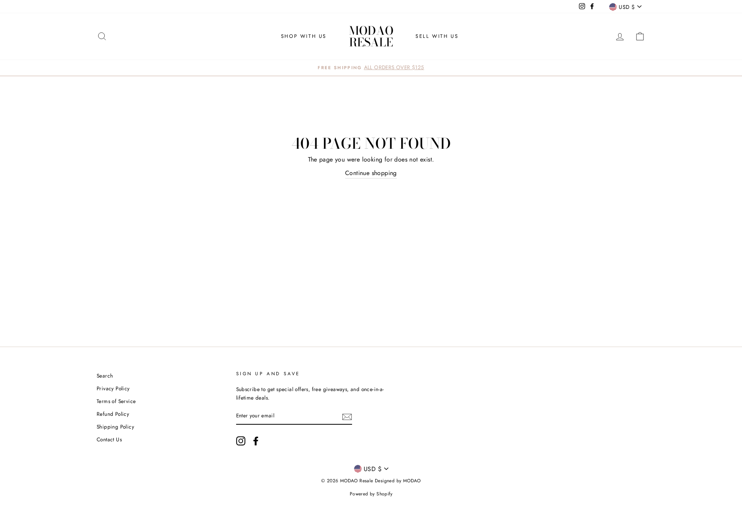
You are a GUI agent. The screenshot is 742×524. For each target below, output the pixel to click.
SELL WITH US (436, 36)
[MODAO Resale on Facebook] (255, 441)
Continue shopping (371, 172)
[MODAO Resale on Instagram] (240, 441)
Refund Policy (113, 414)
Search (105, 375)
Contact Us (109, 439)
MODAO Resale (371, 36)
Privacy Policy (113, 388)
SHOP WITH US (304, 36)
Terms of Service (116, 401)
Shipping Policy (115, 426)
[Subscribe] (347, 416)
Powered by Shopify (371, 493)
